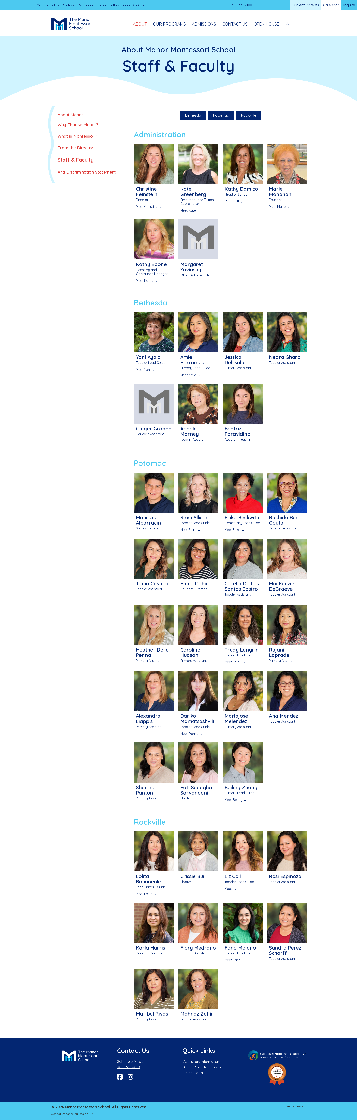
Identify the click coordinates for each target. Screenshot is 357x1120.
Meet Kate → (190, 210)
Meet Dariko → (191, 733)
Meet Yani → (145, 369)
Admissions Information (201, 1062)
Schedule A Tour (131, 1061)
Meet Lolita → (146, 894)
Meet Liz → (233, 888)
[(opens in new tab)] (277, 1055)
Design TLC (86, 1114)
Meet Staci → (190, 530)
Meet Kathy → (235, 201)
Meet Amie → (190, 375)
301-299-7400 (128, 1067)
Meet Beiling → (236, 800)
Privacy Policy (296, 1106)
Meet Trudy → (235, 662)
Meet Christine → (149, 206)
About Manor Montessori (202, 1067)
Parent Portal (193, 1073)
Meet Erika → (234, 530)
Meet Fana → (235, 960)
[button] (287, 23)
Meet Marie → (279, 206)
